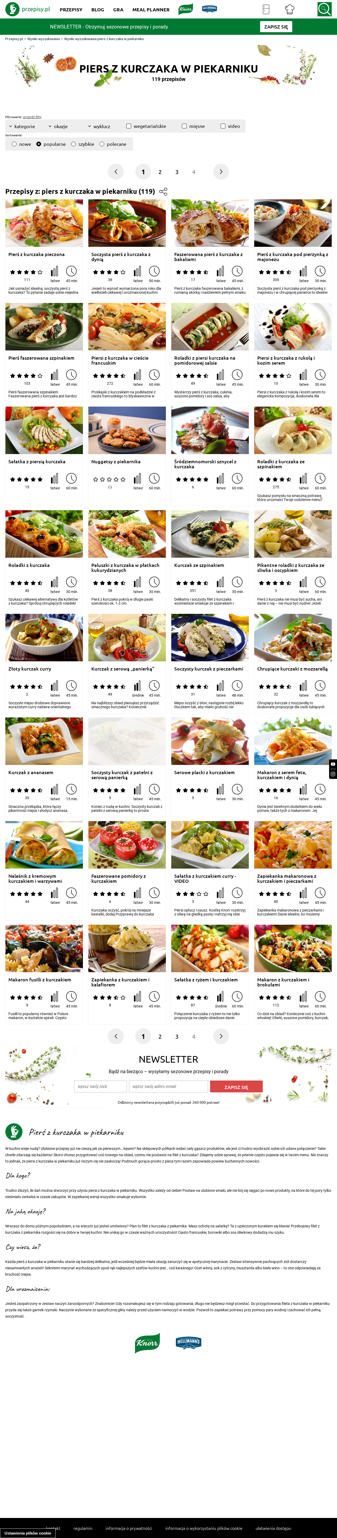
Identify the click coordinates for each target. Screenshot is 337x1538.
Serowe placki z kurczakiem (204, 772)
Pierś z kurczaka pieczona (36, 254)
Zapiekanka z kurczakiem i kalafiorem (120, 982)
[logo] (27, 9)
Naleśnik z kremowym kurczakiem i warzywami (35, 878)
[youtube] (333, 764)
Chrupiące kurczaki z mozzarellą (292, 669)
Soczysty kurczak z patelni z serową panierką (122, 775)
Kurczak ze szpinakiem (199, 565)
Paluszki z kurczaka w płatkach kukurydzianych (125, 567)
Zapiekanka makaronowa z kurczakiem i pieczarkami (286, 878)
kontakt (53, 1528)
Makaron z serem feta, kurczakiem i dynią (281, 775)
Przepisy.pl (14, 38)
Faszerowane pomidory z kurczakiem (118, 878)
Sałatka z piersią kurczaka (37, 461)
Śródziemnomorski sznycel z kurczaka (205, 464)
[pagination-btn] (221, 172)
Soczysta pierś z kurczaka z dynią (121, 257)
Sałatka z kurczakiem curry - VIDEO (205, 878)
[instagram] (333, 774)
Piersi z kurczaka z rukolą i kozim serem (286, 360)
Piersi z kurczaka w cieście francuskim (119, 360)
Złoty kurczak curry (29, 669)
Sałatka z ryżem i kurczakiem (206, 979)
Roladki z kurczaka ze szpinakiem (281, 464)
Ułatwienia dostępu (273, 1528)
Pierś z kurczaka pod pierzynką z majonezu (292, 257)
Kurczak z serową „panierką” (122, 669)
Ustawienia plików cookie (27, 1533)
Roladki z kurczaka (29, 565)
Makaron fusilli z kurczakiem (39, 979)
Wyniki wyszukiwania (43, 38)
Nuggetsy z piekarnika (116, 461)
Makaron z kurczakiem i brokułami (283, 982)
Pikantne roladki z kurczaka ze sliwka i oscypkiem (290, 567)
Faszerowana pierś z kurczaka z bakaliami (208, 257)
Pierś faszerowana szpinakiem (41, 358)
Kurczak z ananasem (30, 772)
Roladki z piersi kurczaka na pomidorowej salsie (204, 360)
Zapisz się (236, 1087)
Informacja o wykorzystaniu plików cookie (203, 1528)
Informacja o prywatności (129, 1528)
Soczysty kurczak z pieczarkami (208, 669)
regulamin (82, 1528)
